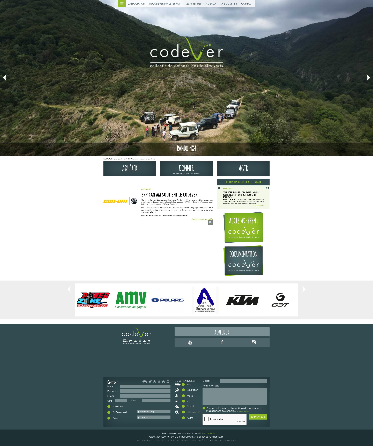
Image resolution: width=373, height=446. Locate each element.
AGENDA (211, 3)
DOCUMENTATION (144, 440)
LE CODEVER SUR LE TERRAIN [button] (165, 3)
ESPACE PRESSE (163, 440)
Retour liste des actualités (202, 219)
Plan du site (230, 440)
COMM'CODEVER (180, 440)
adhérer (129, 167)
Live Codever (119, 159)
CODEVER (107, 159)
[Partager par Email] (210, 222)
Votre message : (211, 385)
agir (243, 167)
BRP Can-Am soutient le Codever (141, 159)
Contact (216, 440)
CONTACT (247, 3)
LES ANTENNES (193, 3)
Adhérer (222, 332)
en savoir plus (243, 411)
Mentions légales (200, 440)
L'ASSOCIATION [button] (136, 3)
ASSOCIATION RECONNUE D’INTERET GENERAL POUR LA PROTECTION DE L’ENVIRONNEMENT (186, 437)
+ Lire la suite (258, 206)
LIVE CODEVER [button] (228, 3)
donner (186, 168)
